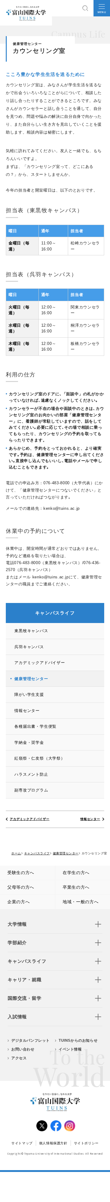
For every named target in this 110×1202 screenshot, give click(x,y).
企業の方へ (18, 901)
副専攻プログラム (31, 790)
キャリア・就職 (25, 979)
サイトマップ (22, 1143)
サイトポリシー (86, 1143)
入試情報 (17, 1016)
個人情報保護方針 (53, 1143)
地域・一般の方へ (81, 901)
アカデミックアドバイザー (39, 662)
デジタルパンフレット (30, 1040)
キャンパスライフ (27, 961)
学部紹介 (17, 942)
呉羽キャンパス (29, 647)
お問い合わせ (23, 1049)
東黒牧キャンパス (31, 630)
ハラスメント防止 (31, 774)
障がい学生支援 (29, 694)
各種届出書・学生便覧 (35, 726)
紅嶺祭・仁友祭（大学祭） (39, 758)
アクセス (19, 1058)
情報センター (27, 710)
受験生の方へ (20, 872)
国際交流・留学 (25, 998)
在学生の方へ (76, 872)
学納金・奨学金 (29, 742)
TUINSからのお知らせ (78, 1040)
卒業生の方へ (76, 887)
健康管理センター (31, 678)
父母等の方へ (20, 887)
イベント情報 (70, 1049)
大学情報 (17, 924)
